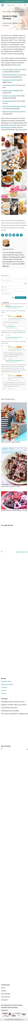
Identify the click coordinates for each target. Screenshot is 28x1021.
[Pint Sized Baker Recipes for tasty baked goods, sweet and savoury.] (2, 5)
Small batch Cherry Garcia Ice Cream (13, 702)
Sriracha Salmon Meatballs (11, 90)
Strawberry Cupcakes (9, 96)
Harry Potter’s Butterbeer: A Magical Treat (14, 714)
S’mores (3, 693)
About (3, 988)
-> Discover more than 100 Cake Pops (14, 1)
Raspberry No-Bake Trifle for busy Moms (14, 705)
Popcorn (3, 690)
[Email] (10, 235)
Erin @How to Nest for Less (19, 349)
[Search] (19, 5)
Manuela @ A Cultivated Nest (19, 318)
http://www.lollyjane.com (19, 332)
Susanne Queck (7, 23)
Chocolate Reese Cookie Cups (12, 69)
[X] (17, 235)
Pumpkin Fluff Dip (8, 101)
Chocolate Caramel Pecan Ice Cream (14, 106)
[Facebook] (21, 235)
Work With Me (5, 994)
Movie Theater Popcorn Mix (10, 442)
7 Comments (6, 25)
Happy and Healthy (7, 684)
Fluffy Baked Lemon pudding (10, 711)
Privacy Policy (5, 997)
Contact (3, 991)
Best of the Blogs (7, 11)
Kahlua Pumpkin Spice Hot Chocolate (14, 75)
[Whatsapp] (2, 235)
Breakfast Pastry (6, 681)
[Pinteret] (13, 235)
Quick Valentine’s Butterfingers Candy (14, 510)
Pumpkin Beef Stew (9, 85)
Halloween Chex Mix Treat (11, 80)
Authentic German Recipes (9, 1007)
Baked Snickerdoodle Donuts (12, 111)
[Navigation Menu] (25, 5)
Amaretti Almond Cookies (9, 708)
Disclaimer (4, 1000)
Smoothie (4, 687)
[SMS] (6, 235)
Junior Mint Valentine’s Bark (10, 486)
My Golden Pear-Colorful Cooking (11, 1005)
